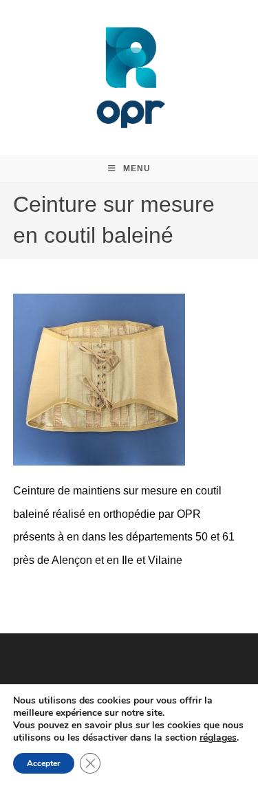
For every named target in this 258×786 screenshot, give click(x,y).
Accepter (44, 763)
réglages (218, 738)
